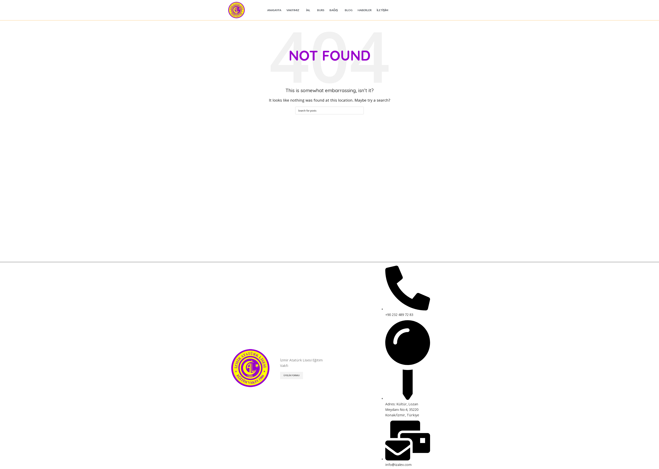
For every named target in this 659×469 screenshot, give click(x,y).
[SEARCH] (360, 110)
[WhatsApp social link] (429, 10)
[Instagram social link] (420, 10)
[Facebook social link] (411, 10)
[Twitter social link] (416, 10)
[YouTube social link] (425, 10)
